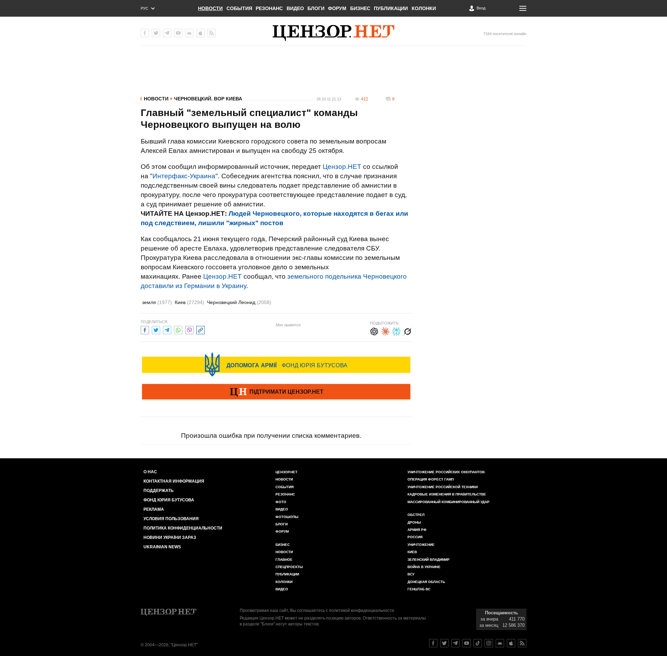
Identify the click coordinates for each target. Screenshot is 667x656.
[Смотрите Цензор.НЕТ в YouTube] (466, 643)
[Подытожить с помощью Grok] (407, 331)
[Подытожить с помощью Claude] (385, 331)
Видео (295, 8)
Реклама (153, 509)
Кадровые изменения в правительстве (446, 494)
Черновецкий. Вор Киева (208, 98)
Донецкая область (426, 582)
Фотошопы (286, 517)
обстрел (416, 515)
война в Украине (423, 567)
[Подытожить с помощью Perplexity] (396, 331)
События (239, 8)
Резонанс (269, 8)
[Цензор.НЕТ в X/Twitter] (156, 33)
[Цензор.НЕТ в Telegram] (167, 33)
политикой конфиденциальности (361, 610)
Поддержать (158, 490)
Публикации (391, 8)
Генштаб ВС (418, 589)
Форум (337, 8)
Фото (280, 502)
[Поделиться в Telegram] (167, 329)
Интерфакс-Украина (184, 176)
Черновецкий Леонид (239, 302)
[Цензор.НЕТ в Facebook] (145, 33)
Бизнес (360, 8)
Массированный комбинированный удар (448, 502)
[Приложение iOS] (200, 33)
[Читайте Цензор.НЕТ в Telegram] (455, 643)
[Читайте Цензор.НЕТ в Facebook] (433, 643)
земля (157, 302)
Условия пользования (171, 518)
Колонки (424, 8)
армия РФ (417, 530)
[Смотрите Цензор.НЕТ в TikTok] (478, 643)
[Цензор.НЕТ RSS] (211, 33)
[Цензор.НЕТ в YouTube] (178, 33)
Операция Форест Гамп (430, 479)
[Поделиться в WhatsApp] (178, 329)
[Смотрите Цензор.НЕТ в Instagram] (489, 643)
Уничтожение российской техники (442, 487)
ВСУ (410, 574)
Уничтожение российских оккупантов (446, 472)
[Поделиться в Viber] (189, 329)
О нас (150, 471)
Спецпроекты (289, 567)
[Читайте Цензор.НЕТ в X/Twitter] (444, 643)
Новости (210, 8)
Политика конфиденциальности (182, 528)
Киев (189, 302)
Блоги (315, 8)
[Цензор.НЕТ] (333, 33)
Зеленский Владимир (428, 559)
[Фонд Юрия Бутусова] (276, 364)
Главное (284, 559)
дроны (414, 522)
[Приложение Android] (189, 33)
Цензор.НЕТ (342, 166)
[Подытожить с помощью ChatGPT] (374, 331)
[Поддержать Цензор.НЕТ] (276, 392)
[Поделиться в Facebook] (145, 329)
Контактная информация (173, 481)
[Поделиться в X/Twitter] (156, 329)
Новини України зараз (169, 537)
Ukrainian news (162, 546)
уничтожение (421, 545)
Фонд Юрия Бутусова (168, 500)
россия (414, 537)
